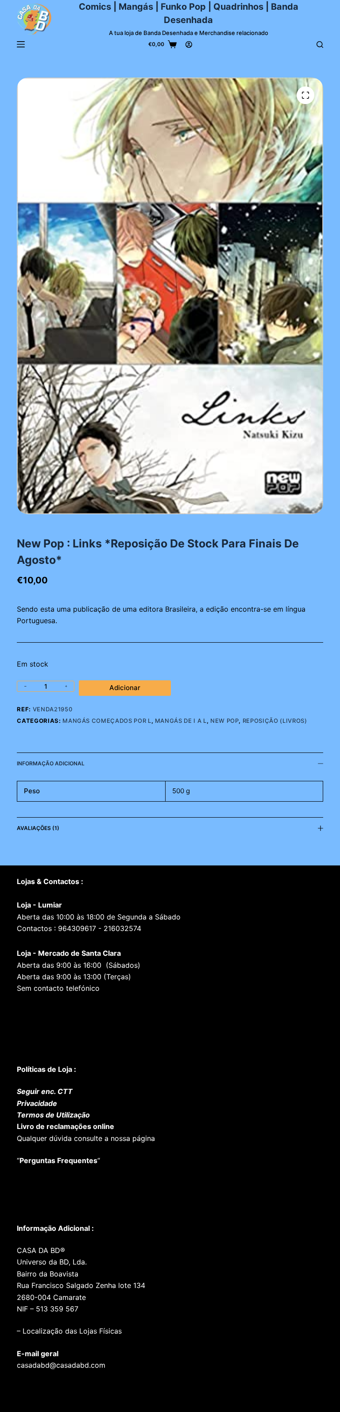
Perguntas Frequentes (58, 1160)
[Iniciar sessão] (188, 44)
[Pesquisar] (320, 44)
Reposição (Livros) (275, 720)
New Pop (224, 720)
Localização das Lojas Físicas (71, 1331)
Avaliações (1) (38, 828)
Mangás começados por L (106, 720)
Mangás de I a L (181, 720)
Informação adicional (51, 763)
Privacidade (37, 1103)
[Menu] (21, 44)
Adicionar (124, 687)
